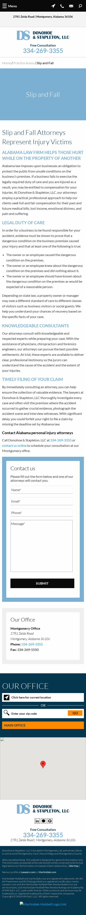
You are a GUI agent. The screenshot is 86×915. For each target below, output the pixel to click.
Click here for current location (31, 697)
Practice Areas (23, 63)
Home (6, 63)
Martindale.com (47, 872)
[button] (43, 764)
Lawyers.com (28, 872)
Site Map (73, 865)
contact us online (14, 445)
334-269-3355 (43, 50)
